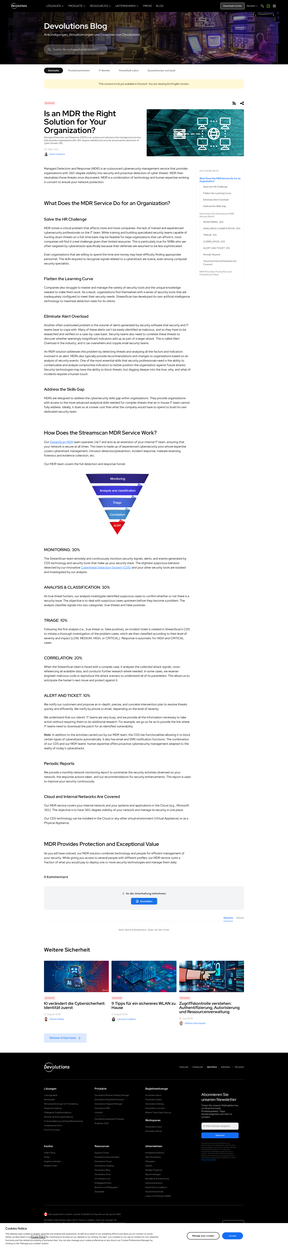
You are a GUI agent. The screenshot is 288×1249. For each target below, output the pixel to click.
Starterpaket (49, 1099)
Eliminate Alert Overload (215, 199)
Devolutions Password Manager (108, 1104)
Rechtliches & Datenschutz (157, 1178)
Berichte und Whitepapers (106, 1187)
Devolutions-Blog (102, 1170)
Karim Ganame (57, 154)
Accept (232, 1235)
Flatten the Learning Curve (217, 193)
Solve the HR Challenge (215, 186)
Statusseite (99, 1191)
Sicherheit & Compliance (156, 1187)
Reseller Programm (153, 1170)
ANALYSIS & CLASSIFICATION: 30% (221, 228)
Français (197, 1067)
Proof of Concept (52, 1129)
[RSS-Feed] (234, 103)
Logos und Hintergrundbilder (158, 1196)
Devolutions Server (153, 1131)
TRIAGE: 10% (210, 234)
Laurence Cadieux (126, 1019)
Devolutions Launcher (155, 1108)
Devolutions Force (103, 1174)
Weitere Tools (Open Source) (158, 1112)
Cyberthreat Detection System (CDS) (106, 567)
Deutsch (212, 1067)
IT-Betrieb (104, 70)
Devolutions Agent (153, 1099)
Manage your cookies (203, 1235)
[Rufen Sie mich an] (268, 6)
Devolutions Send (153, 1095)
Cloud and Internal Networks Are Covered (220, 263)
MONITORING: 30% (213, 221)
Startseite (53, 70)
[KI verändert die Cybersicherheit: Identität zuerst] (76, 976)
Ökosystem (150, 1161)
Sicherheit (49, 103)
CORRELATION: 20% (214, 241)
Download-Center (232, 5)
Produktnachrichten (79, 70)
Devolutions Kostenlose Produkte (109, 1119)
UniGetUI (99, 1112)
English (184, 1067)
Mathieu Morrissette (195, 1023)
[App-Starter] (274, 6)
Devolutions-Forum (103, 1161)
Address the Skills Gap (214, 206)
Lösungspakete (51, 1095)
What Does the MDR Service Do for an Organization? (220, 180)
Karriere (148, 1165)
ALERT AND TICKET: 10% (216, 248)
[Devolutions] (19, 6)
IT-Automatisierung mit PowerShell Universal (63, 1121)
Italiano (239, 1067)
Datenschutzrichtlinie (208, 1160)
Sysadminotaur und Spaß (161, 70)
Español (225, 1067)
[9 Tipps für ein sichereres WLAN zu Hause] (144, 976)
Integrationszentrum (53, 1125)
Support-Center (102, 1152)
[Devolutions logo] (57, 1067)
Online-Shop (49, 1152)
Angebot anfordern (52, 1161)
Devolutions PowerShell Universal (109, 1099)
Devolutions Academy (104, 1165)
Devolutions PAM (102, 1108)
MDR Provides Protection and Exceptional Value (216, 273)
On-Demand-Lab (102, 1178)
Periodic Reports (211, 254)
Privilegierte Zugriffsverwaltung (57, 1112)
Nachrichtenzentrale (154, 1191)
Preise (47, 1157)
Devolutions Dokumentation (107, 1157)
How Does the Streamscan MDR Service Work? (217, 215)
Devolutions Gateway (154, 1104)
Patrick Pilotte (57, 1019)
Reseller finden (50, 1165)
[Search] (262, 6)
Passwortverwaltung (53, 1108)
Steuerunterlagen (153, 1174)
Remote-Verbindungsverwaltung (58, 1117)
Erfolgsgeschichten (103, 1183)
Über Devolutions (153, 1157)
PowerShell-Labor (129, 70)
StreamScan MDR (61, 442)
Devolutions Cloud (153, 1126)
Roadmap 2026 (101, 1123)
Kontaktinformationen (154, 1152)
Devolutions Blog (75, 26)
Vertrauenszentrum (153, 1183)
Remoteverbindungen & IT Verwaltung (61, 1104)
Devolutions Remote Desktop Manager (112, 1095)
